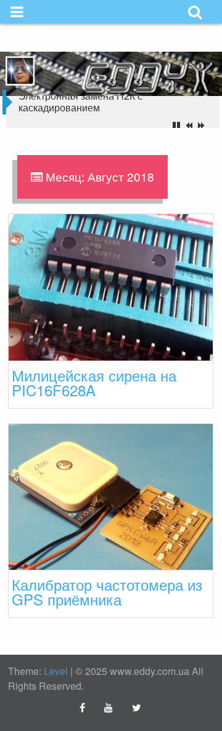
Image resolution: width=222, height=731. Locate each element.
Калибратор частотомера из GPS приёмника (107, 591)
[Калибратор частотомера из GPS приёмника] (111, 496)
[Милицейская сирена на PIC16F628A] (111, 286)
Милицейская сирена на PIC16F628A (94, 382)
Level (56, 671)
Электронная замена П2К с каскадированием (80, 101)
